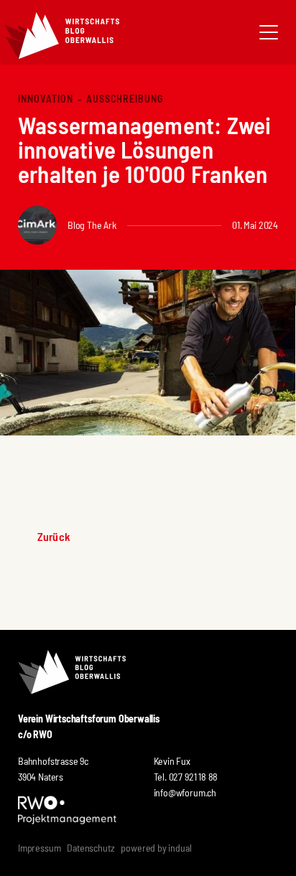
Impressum (39, 848)
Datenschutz (90, 848)
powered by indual (156, 848)
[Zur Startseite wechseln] (61, 35)
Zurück (53, 536)
